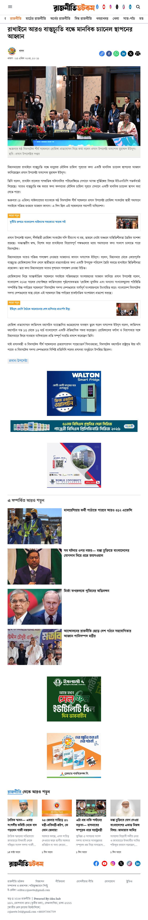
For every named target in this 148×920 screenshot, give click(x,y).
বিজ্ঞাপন (40, 881)
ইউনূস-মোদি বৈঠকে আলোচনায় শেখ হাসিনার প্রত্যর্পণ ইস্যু (40, 309)
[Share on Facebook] (109, 54)
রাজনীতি (14, 792)
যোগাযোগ (110, 881)
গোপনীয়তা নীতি (85, 881)
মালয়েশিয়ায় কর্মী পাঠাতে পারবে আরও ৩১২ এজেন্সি (98, 511)
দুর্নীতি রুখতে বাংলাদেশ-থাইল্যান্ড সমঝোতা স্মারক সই (38, 222)
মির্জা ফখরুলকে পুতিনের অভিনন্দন (86, 591)
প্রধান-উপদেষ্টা (18, 361)
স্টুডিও (129, 881)
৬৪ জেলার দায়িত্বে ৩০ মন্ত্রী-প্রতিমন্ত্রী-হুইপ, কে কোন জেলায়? (55, 825)
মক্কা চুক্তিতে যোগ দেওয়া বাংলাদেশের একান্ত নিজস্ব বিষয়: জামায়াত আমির (125, 825)
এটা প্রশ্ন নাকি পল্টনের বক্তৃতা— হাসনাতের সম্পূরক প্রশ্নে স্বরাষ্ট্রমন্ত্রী (89, 825)
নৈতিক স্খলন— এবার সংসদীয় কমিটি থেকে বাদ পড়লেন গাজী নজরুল (22, 825)
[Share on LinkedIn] (123, 54)
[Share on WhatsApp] (116, 54)
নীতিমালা (60, 881)
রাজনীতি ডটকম (16, 881)
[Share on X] (131, 54)
